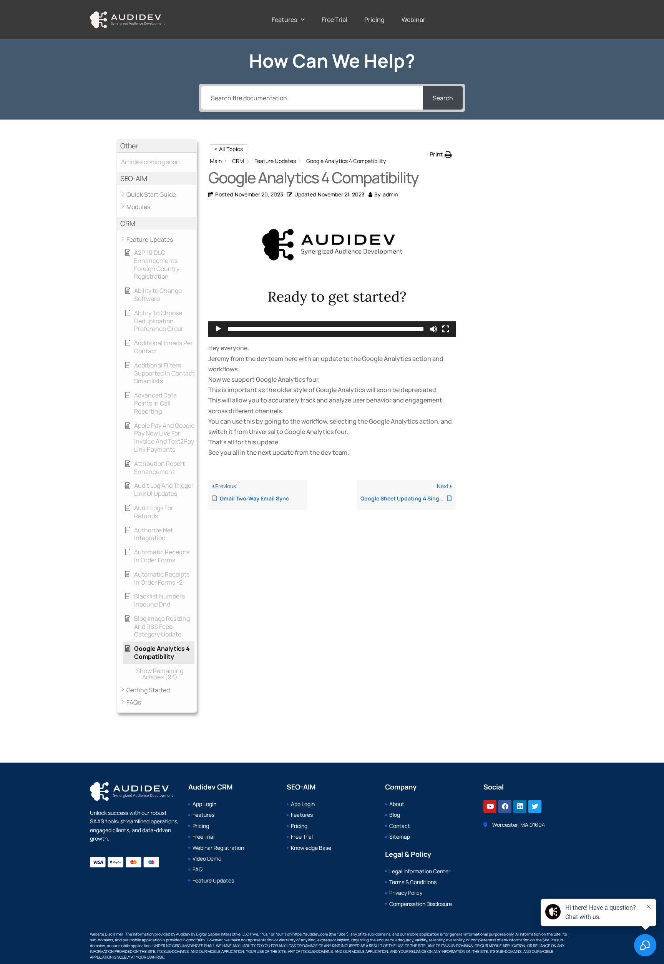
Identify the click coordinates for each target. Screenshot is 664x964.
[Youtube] (489, 806)
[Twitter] (534, 806)
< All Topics (228, 149)
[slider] (325, 329)
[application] (332, 273)
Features (284, 19)
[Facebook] (504, 806)
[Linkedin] (519, 806)
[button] (156, 146)
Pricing (374, 19)
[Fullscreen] (446, 329)
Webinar (413, 19)
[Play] (218, 329)
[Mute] (433, 329)
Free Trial (334, 19)
